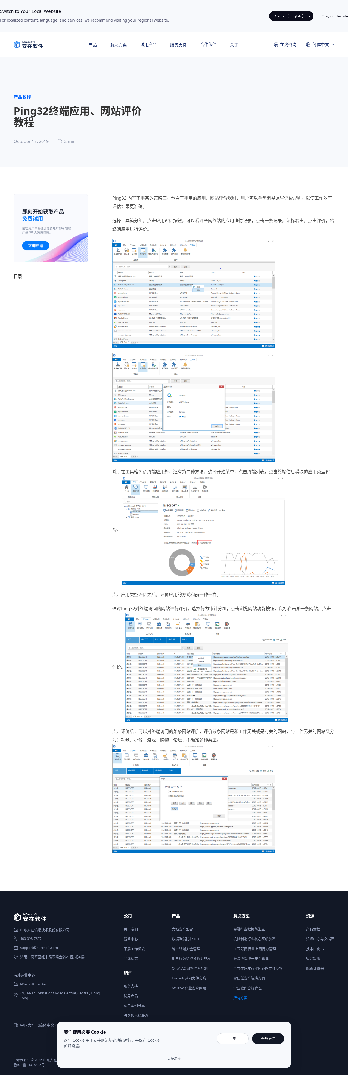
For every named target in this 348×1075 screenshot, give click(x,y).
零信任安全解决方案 (249, 978)
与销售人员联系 (136, 1015)
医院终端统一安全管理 (251, 958)
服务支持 (131, 986)
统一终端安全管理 (186, 948)
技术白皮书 (315, 948)
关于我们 (131, 929)
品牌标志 (131, 958)
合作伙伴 (208, 44)
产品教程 (22, 97)
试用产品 (148, 44)
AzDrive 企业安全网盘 (189, 987)
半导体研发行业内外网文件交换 (258, 968)
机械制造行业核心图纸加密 (254, 938)
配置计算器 (315, 968)
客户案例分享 (134, 1005)
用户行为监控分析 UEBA (191, 958)
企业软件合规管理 (247, 987)
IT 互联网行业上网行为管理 (254, 948)
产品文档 (313, 929)
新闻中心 (131, 938)
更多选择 (174, 1059)
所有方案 (240, 997)
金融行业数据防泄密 (249, 929)
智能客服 (313, 958)
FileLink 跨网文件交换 (189, 978)
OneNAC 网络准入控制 (190, 968)
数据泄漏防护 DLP (186, 938)
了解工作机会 (134, 948)
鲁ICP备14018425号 (29, 1064)
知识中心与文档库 (320, 938)
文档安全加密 (182, 929)
